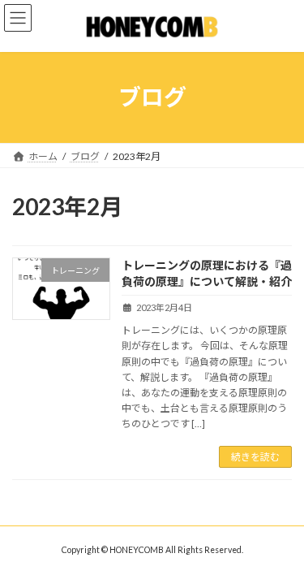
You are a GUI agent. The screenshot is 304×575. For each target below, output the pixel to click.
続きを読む (255, 457)
